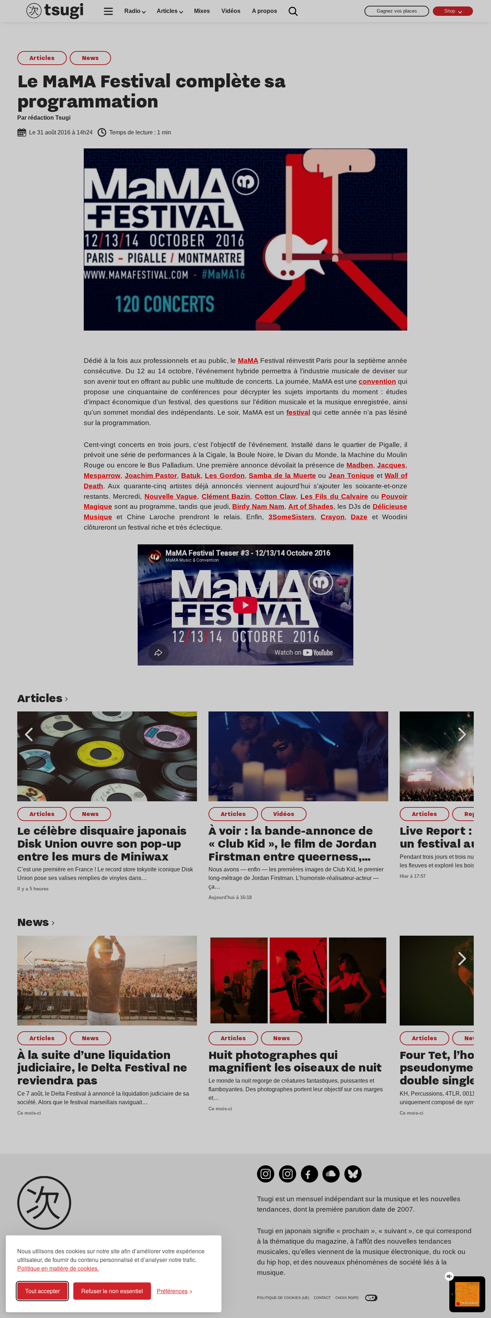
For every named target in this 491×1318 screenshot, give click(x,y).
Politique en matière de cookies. (58, 1268)
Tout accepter (42, 1291)
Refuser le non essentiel (112, 1291)
